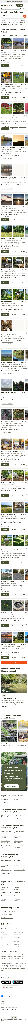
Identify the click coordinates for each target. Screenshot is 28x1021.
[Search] (24, 16)
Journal (3, 937)
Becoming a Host (18, 932)
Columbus (17, 8)
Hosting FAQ (17, 946)
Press (2, 942)
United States (8, 8)
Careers (3, 939)
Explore (3, 8)
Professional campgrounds (17, 938)
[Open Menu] (25, 5)
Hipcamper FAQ (5, 945)
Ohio (13, 8)
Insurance (16, 941)
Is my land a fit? (18, 934)
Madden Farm (12, 698)
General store (4, 934)
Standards (16, 944)
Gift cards (3, 932)
